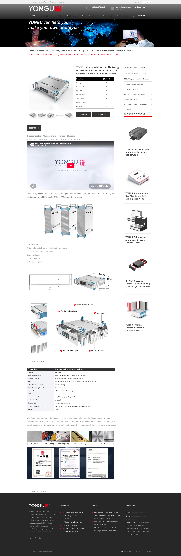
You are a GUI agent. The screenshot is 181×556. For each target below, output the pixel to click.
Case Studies (72, 16)
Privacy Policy (135, 551)
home (31, 50)
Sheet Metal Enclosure (132, 99)
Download (101, 114)
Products (57, 16)
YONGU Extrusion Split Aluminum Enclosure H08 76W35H (137, 152)
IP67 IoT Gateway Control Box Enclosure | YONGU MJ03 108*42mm (137, 284)
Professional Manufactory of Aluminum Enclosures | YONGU (64, 50)
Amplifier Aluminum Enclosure (134, 94)
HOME (34, 16)
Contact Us (107, 16)
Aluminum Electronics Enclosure (135, 74)
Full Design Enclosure (131, 89)
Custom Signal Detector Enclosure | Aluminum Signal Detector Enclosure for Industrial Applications (107, 515)
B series (130, 50)
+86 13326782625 (137, 513)
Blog (83, 16)
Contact (148, 551)
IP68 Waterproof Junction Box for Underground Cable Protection (105, 529)
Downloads (93, 16)
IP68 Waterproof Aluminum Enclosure (137, 79)
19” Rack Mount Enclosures (133, 84)
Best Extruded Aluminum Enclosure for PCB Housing (106, 523)
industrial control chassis (37, 491)
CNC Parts (127, 110)
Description (34, 128)
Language (144, 16)
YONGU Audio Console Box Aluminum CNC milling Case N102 (136, 196)
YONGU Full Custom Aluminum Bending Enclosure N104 (135, 240)
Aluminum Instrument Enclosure (108, 50)
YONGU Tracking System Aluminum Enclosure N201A (135, 328)
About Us (44, 16)
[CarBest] (46, 9)
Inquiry (83, 114)
